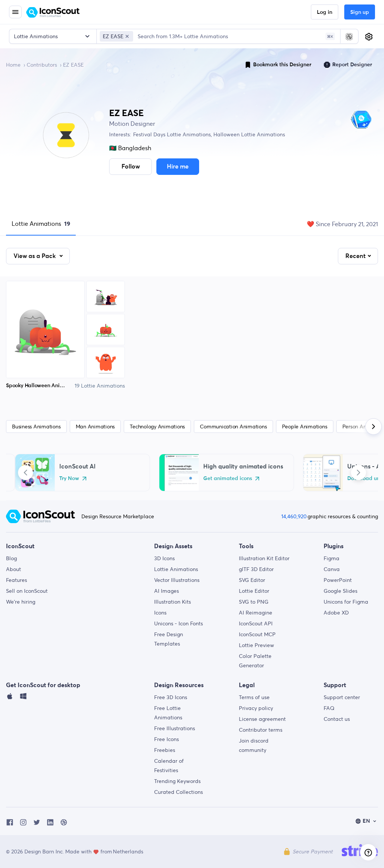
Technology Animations (157, 426)
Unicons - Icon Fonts (178, 623)
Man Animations (95, 426)
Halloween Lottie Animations (248, 134)
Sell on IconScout (27, 591)
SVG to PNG (253, 601)
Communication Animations (233, 426)
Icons (160, 612)
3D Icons (164, 558)
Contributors (42, 64)
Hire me (178, 167)
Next (358, 472)
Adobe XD (336, 612)
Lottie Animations (41, 223)
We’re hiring (20, 601)
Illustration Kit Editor (264, 558)
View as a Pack (35, 256)
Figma (331, 558)
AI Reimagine (255, 612)
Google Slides (340, 591)
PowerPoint (338, 580)
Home (13, 64)
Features (16, 580)
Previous (25, 472)
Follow (131, 167)
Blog (11, 558)
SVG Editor (252, 580)
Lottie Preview (256, 645)
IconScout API (256, 623)
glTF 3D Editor (256, 569)
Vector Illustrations (177, 580)
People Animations (304, 426)
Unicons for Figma (346, 601)
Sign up (359, 12)
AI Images (166, 591)
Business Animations (36, 426)
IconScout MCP (257, 634)
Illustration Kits (172, 601)
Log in (324, 12)
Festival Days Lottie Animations (172, 134)
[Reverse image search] (349, 36)
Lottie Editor (254, 591)
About (13, 569)
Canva (332, 569)
